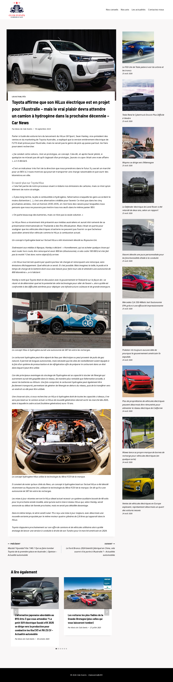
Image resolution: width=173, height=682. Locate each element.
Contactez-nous (156, 9)
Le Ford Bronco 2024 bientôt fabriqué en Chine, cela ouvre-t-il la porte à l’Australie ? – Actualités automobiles (90, 549)
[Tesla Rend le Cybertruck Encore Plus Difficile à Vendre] (143, 95)
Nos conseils (112, 9)
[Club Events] (17, 9)
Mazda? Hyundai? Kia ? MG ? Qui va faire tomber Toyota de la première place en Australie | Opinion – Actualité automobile (32, 549)
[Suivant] (106, 612)
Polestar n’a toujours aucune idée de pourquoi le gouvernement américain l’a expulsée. (141, 353)
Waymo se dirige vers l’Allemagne (138, 162)
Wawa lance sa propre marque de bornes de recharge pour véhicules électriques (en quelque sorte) (143, 456)
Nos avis (125, 9)
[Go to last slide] (15, 612)
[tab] (56, 648)
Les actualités (138, 9)
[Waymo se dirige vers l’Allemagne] (143, 143)
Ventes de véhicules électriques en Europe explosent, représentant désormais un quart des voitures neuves (143, 507)
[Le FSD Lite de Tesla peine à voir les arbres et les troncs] (143, 47)
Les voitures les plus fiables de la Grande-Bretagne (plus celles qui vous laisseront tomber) (85, 619)
